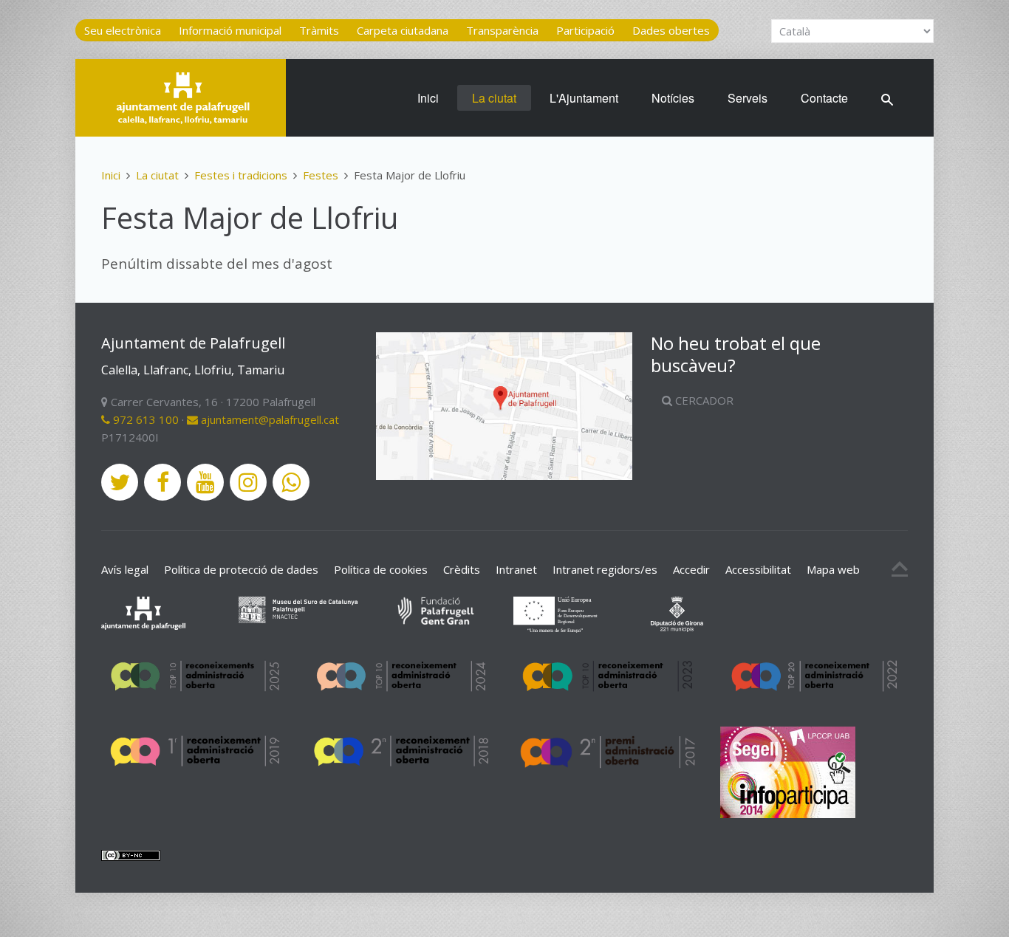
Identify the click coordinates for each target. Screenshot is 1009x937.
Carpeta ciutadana (402, 30)
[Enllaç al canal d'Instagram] (248, 482)
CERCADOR (702, 400)
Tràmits (319, 30)
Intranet (516, 569)
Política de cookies (381, 569)
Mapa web (833, 569)
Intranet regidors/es (605, 569)
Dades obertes (671, 30)
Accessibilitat (758, 569)
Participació (585, 30)
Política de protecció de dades (241, 569)
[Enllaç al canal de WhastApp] (291, 482)
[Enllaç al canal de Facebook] (162, 482)
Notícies (672, 97)
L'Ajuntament (584, 97)
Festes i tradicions (240, 175)
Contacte (824, 97)
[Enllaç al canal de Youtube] (205, 482)
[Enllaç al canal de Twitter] (119, 482)
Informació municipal (230, 30)
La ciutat (494, 97)
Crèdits (461, 569)
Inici (428, 97)
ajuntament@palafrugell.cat (268, 419)
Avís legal (124, 569)
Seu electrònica (122, 30)
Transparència (502, 30)
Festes (320, 175)
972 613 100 (144, 419)
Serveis (747, 97)
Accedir (691, 569)
